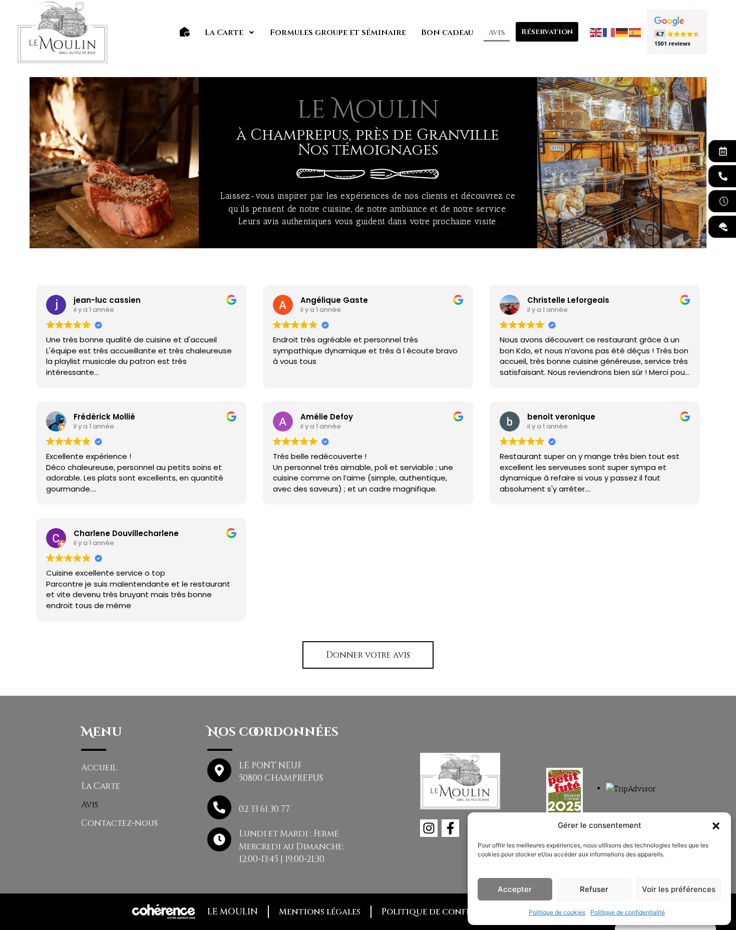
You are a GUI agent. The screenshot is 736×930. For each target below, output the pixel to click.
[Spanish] (635, 32)
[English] (596, 32)
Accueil (99, 767)
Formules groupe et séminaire (338, 32)
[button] (716, 825)
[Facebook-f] (450, 828)
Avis (496, 32)
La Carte (224, 32)
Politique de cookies (557, 912)
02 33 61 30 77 (264, 809)
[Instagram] (429, 828)
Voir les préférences (678, 889)
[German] (622, 32)
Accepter (515, 889)
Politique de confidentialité (627, 912)
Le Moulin (232, 911)
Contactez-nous (119, 823)
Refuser (594, 889)
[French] (609, 32)
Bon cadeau (447, 32)
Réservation (547, 32)
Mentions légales (319, 911)
